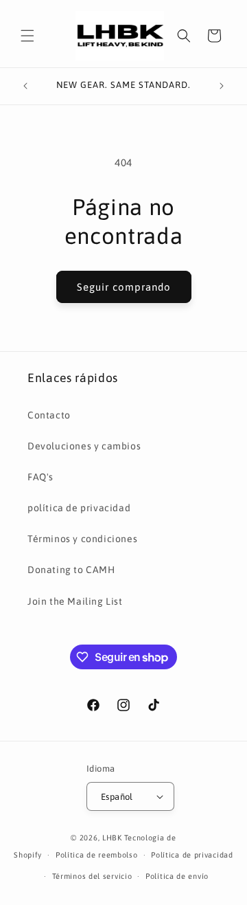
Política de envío (177, 876)
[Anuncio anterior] (25, 86)
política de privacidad (78, 507)
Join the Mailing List (75, 601)
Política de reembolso (97, 855)
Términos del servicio (92, 876)
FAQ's (40, 476)
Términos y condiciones (82, 538)
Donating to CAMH (71, 569)
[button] (27, 36)
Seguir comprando (124, 287)
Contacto (49, 415)
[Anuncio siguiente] (222, 86)
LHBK (112, 838)
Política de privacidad (192, 855)
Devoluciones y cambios (84, 445)
